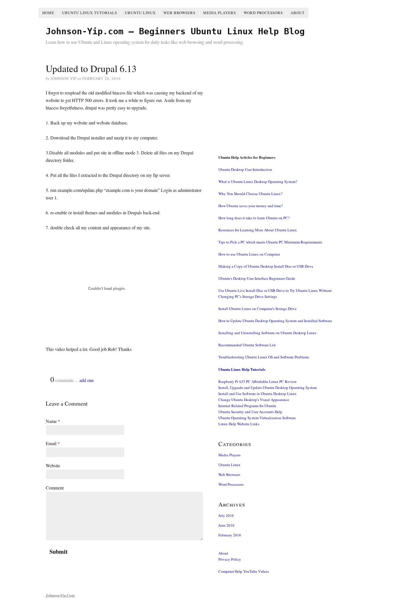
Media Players (219, 12)
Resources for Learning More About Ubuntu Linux (257, 229)
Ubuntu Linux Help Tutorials (241, 369)
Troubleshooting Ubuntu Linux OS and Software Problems (263, 357)
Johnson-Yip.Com (60, 595)
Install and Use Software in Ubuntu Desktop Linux (257, 393)
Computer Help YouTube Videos (243, 571)
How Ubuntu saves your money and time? (250, 205)
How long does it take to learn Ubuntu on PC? (254, 217)
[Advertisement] (282, 101)
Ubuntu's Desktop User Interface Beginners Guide (256, 278)
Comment (55, 488)
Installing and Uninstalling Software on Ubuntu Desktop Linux (267, 332)
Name (53, 421)
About (298, 12)
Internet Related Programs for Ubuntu (247, 405)
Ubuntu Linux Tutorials (89, 12)
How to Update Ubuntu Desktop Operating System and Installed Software (275, 320)
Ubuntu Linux (140, 12)
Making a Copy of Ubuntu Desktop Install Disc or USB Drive (265, 266)
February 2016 (229, 535)
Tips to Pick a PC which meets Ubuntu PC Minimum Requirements (270, 242)
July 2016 (226, 515)
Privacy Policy (229, 559)
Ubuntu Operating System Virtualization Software (257, 417)
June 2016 (226, 525)
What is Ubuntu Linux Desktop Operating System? (257, 181)
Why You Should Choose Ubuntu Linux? (250, 193)
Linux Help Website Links (238, 423)
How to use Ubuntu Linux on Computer (249, 254)
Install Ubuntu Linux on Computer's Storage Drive (257, 308)
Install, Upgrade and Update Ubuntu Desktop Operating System (267, 387)
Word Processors (263, 12)
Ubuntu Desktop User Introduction (245, 169)
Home (48, 12)
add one (86, 380)
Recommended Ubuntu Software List (247, 344)
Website (53, 465)
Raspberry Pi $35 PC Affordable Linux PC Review (257, 381)
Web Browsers (179, 12)
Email (53, 443)
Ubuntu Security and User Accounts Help (250, 411)
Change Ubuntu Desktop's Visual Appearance (253, 399)
